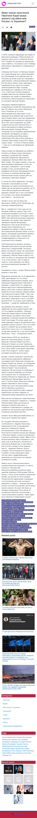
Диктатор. (21, 516)
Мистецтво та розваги (11, 707)
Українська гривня (22, 748)
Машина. (19, 751)
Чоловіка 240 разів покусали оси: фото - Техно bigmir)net (17, 608)
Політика (32, 26)
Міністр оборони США (24, 527)
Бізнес (5, 704)
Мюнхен (25, 529)
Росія (3, 500)
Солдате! (31, 510)
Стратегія (24, 514)
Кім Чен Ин (5, 529)
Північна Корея (6, 512)
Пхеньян (4, 527)
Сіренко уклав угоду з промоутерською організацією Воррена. (17, 558)
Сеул (10, 529)
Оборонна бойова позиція (9, 521)
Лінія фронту (28, 518)
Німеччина (9, 504)
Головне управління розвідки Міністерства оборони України (19, 523)
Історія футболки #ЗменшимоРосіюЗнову (18, 631)
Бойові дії (14, 516)
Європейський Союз (10, 746)
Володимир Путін (7, 508)
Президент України (18, 508)
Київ (3, 504)
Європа (30, 514)
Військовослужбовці (27, 502)
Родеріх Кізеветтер (7, 520)
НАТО (15, 510)
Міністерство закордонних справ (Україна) (14, 506)
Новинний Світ (14, 3)
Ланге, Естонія (17, 529)
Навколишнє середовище (12, 726)
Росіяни (28, 742)
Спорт (5, 715)
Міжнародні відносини (25, 531)
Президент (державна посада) (11, 502)
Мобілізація (31, 506)
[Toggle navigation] (32, 3)
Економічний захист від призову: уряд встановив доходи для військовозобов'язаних (16, 583)
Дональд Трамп (6, 516)
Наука (5, 722)
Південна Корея (12, 527)
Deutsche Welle (22, 510)
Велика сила (14, 531)
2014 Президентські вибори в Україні (12, 518)
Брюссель (5, 525)
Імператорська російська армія (11, 514)
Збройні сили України (19, 739)
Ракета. (25, 744)
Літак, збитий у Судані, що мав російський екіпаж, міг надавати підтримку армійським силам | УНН (18, 687)
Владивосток (5, 531)
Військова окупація (17, 512)
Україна (8, 500)
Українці (19, 737)
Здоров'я (6, 718)
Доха (10, 525)
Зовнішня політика (18, 504)
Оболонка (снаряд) (7, 510)
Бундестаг (17, 520)
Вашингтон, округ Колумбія (21, 525)
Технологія (7, 711)
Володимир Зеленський (18, 500)
